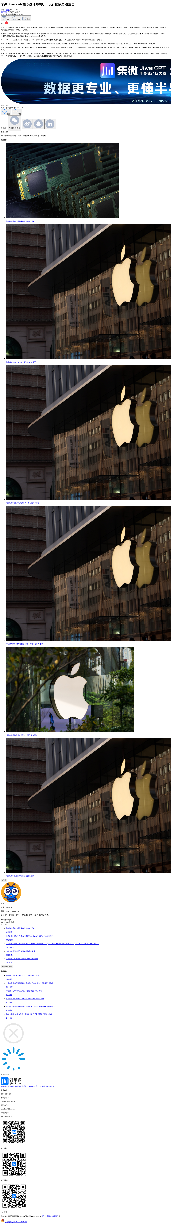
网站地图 (32, 1086)
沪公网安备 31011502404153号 (16, 1222)
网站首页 (4, 1086)
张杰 (8, 10)
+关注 (4, 880)
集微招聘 (18, 1086)
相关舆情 (4, 12)
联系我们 (25, 1086)
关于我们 (38, 1086)
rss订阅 (51, 1086)
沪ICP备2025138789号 (50, 1216)
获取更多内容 (7, 967)
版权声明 (11, 1086)
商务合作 (45, 1086)
